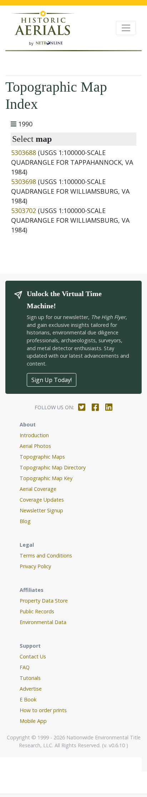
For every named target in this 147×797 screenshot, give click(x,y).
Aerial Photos (35, 446)
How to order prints (43, 710)
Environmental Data (43, 622)
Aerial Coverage (38, 489)
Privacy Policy (35, 566)
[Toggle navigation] (126, 28)
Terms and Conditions (46, 555)
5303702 (23, 210)
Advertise (31, 688)
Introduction (34, 435)
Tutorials (30, 678)
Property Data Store (44, 600)
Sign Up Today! (51, 380)
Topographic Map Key (46, 478)
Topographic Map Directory (53, 467)
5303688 (23, 152)
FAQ (25, 667)
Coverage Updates (42, 499)
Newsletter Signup (41, 510)
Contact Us (33, 656)
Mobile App (33, 721)
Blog (25, 521)
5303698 (23, 181)
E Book (28, 699)
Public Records (37, 611)
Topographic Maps (42, 456)
